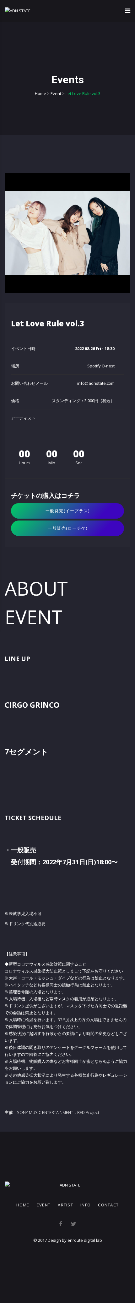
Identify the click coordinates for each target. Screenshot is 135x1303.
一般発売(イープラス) (68, 511)
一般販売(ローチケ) (67, 528)
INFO (85, 1205)
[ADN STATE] (17, 10)
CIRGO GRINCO (32, 704)
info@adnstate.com (96, 383)
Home (23, 1205)
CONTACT (108, 1205)
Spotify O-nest (101, 366)
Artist (65, 1205)
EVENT (44, 1205)
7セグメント (26, 751)
